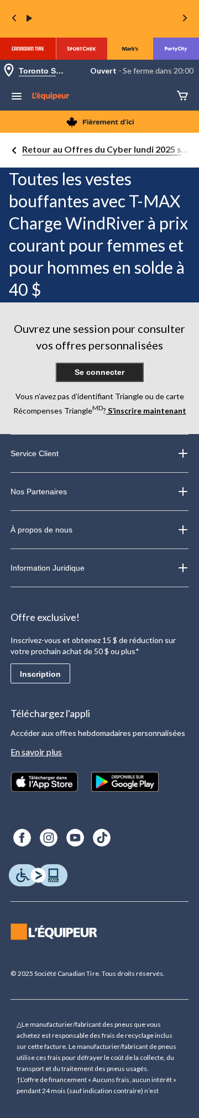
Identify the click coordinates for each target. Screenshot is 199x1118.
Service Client (35, 453)
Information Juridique (48, 567)
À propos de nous (41, 529)
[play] (29, 18)
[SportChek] (81, 49)
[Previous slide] (14, 19)
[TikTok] (102, 838)
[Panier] (182, 96)
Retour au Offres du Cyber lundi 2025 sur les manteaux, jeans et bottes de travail (106, 149)
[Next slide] (184, 19)
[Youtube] (75, 838)
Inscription (40, 674)
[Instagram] (48, 838)
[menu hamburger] (16, 97)
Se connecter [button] (99, 372)
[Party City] (176, 49)
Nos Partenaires (39, 491)
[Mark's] (130, 49)
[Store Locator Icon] (8, 71)
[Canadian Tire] (28, 49)
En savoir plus (36, 751)
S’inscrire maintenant (146, 410)
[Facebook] (22, 838)
